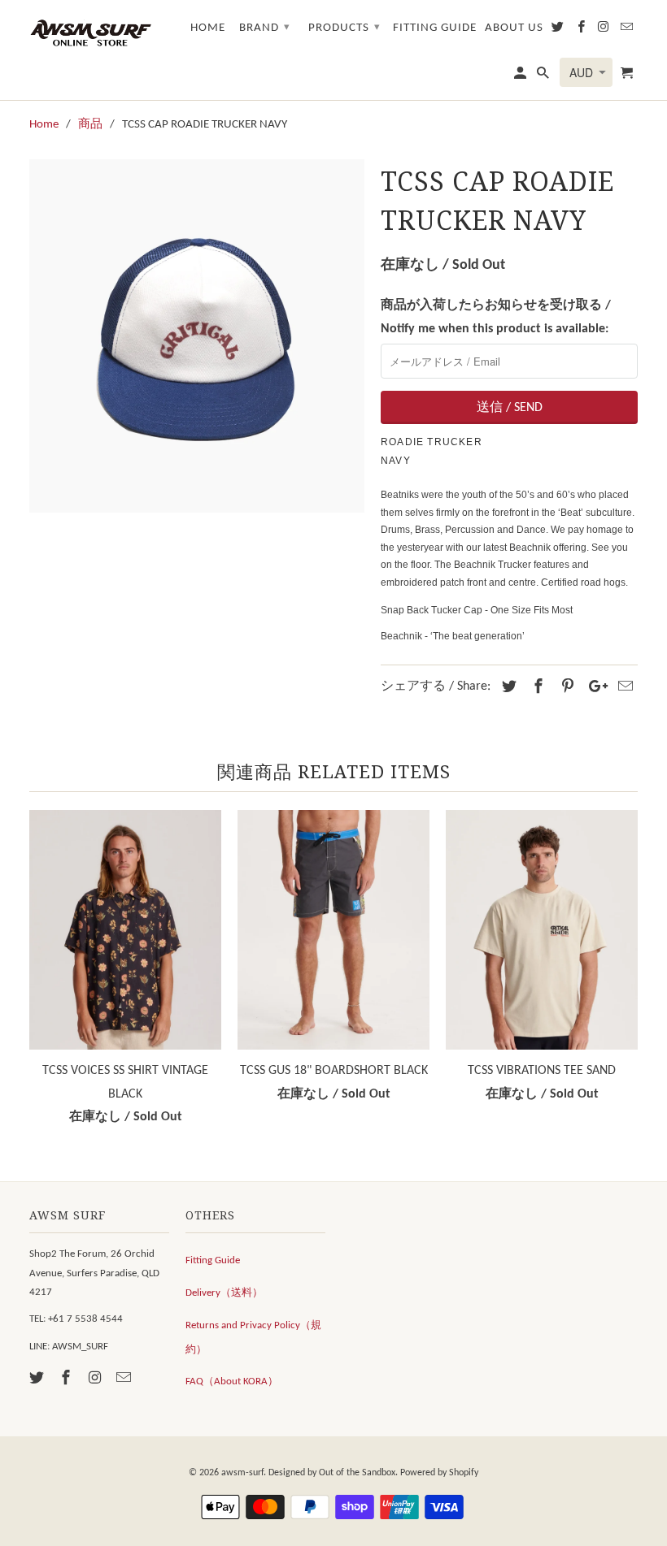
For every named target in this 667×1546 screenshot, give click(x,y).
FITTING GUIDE (435, 28)
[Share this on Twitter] (507, 687)
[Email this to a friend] (623, 687)
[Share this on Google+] (594, 687)
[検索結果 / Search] (544, 77)
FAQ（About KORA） (231, 1381)
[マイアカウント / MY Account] (521, 77)
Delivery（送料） (224, 1293)
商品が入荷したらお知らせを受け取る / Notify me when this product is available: (496, 317)
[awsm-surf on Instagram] (97, 1379)
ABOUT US (514, 28)
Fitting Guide (212, 1260)
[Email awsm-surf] (125, 1379)
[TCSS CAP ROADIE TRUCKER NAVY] (196, 335)
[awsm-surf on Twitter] (38, 1379)
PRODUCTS (344, 28)
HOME (207, 28)
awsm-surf (242, 1473)
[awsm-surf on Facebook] (67, 1379)
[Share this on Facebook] (536, 687)
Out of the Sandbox (357, 1473)
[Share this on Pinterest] (565, 687)
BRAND (264, 28)
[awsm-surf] (90, 31)
